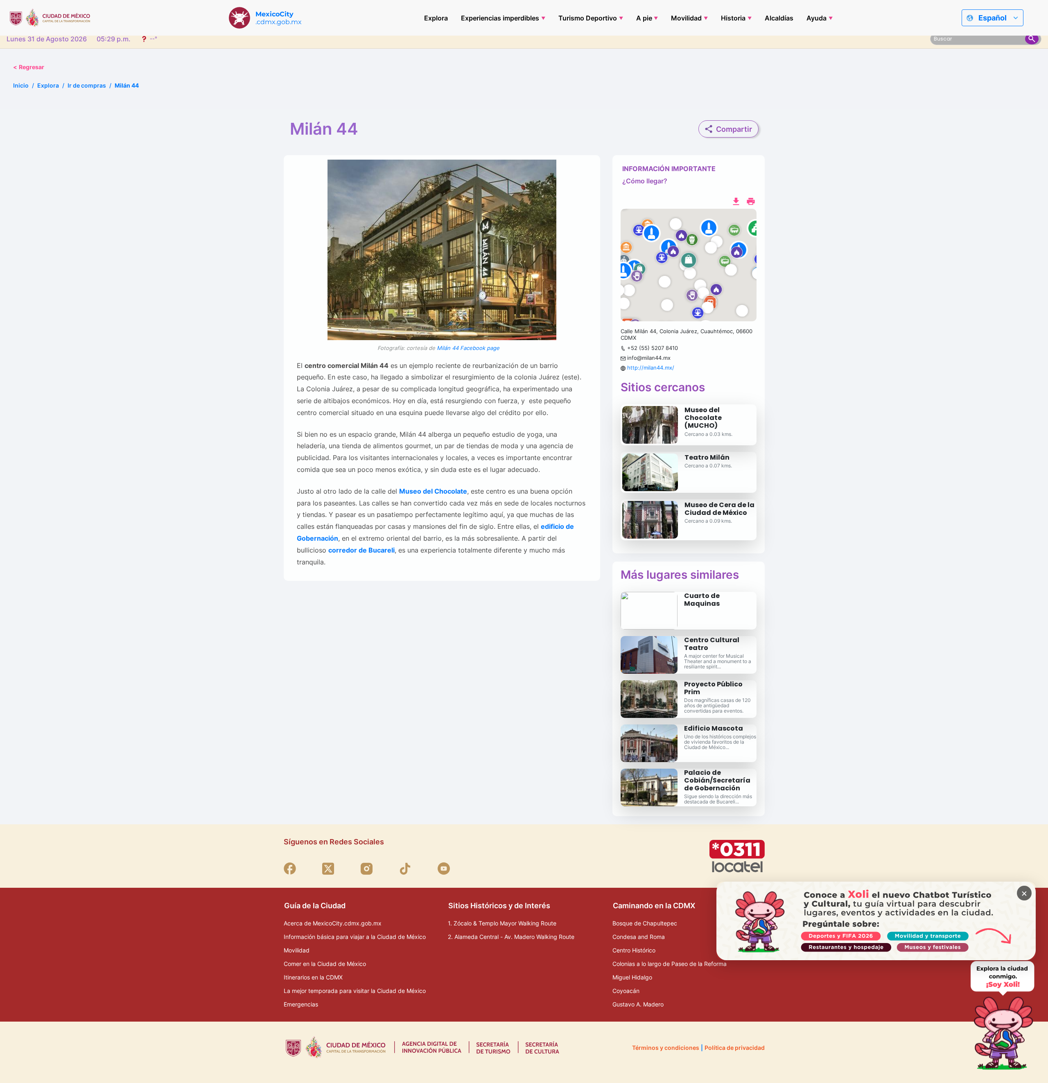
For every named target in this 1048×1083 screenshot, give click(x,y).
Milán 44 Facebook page (468, 348)
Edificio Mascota (713, 728)
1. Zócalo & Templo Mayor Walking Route (502, 923)
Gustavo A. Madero (638, 1004)
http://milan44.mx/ (650, 367)
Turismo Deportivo (587, 18)
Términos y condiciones (665, 1047)
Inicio (21, 85)
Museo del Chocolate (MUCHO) (703, 417)
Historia (733, 18)
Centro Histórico (633, 950)
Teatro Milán (707, 457)
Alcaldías (779, 18)
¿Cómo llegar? (644, 181)
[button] (688, 265)
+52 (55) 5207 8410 (652, 348)
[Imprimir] (751, 200)
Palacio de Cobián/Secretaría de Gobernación (717, 780)
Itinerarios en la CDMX (313, 977)
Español (992, 18)
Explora (436, 18)
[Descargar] (736, 200)
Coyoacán (625, 990)
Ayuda (816, 18)
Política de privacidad (735, 1047)
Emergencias (301, 1004)
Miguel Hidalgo (632, 977)
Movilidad (686, 18)
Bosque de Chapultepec (644, 923)
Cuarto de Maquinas (702, 599)
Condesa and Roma (638, 936)
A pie (644, 18)
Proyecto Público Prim (713, 688)
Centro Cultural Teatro (711, 643)
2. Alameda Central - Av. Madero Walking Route (511, 936)
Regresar (28, 66)
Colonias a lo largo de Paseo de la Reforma (669, 963)
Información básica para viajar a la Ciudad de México (355, 936)
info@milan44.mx (649, 357)
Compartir (734, 129)
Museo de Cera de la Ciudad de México (719, 508)
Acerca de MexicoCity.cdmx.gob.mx (333, 923)
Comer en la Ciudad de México (325, 963)
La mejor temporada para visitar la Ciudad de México (355, 990)
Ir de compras (87, 85)
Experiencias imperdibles (500, 18)
